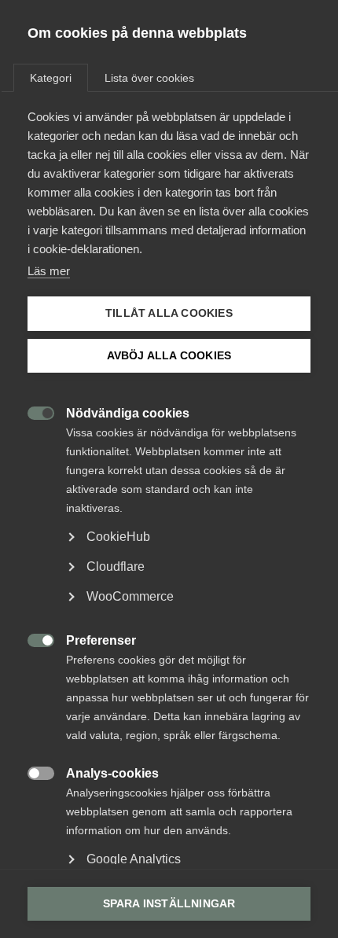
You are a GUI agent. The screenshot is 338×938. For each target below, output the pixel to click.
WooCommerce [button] (130, 596)
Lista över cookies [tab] (149, 78)
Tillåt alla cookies (169, 313)
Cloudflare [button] (115, 566)
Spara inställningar (169, 904)
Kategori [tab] (51, 78)
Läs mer (49, 271)
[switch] (33, 411)
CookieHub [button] (118, 536)
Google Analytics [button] (133, 859)
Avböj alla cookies (169, 356)
